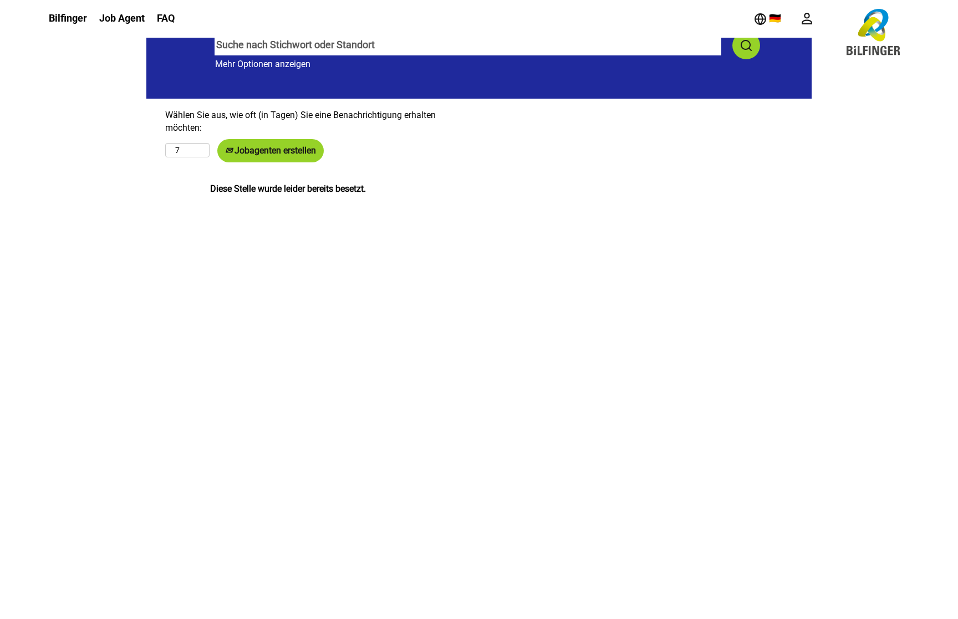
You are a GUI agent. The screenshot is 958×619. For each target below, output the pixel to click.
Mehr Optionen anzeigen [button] (262, 64)
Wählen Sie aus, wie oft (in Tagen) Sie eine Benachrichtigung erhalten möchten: (300, 121)
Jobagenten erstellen (274, 150)
